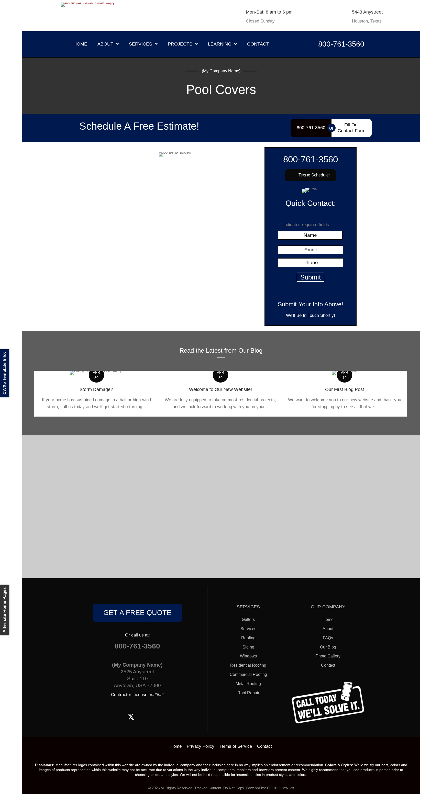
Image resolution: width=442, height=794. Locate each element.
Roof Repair (248, 693)
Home (328, 619)
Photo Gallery (328, 656)
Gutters (248, 619)
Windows (248, 656)
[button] (310, 175)
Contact (328, 665)
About (328, 629)
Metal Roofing (248, 683)
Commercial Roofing (248, 674)
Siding (248, 647)
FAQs (328, 638)
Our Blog (328, 647)
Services (248, 629)
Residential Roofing (248, 665)
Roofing (248, 638)
